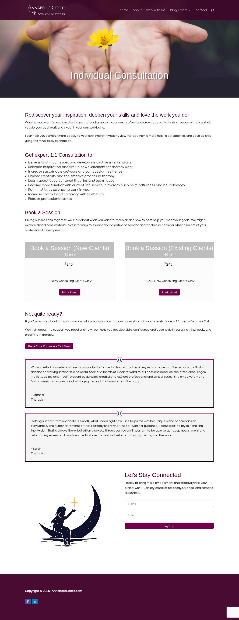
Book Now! (70, 292)
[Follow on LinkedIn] (35, 601)
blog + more (178, 10)
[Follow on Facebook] (28, 601)
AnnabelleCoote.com (67, 591)
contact (201, 10)
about (137, 10)
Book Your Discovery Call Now (49, 346)
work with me (155, 10)
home (124, 10)
